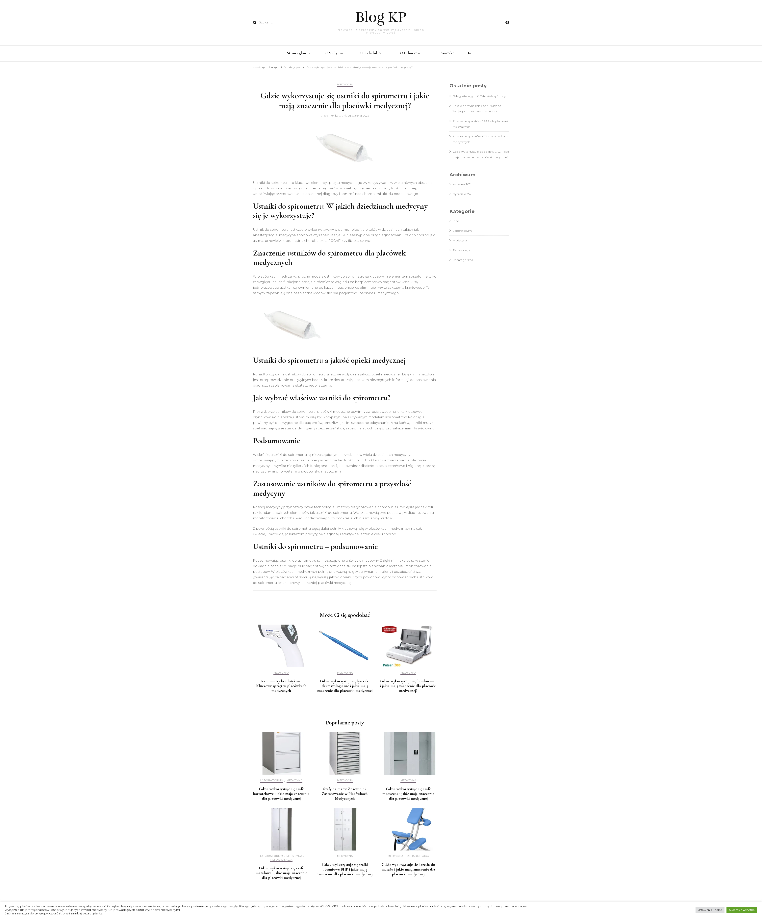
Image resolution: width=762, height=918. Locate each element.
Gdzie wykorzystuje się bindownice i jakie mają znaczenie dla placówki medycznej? (408, 686)
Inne (471, 53)
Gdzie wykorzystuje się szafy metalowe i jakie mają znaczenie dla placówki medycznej (281, 873)
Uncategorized (463, 260)
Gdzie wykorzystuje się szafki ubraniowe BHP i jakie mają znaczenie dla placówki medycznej (345, 869)
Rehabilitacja (281, 859)
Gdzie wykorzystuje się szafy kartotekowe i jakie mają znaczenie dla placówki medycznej (281, 794)
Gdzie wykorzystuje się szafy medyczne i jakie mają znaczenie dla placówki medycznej (408, 794)
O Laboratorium (413, 53)
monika (333, 115)
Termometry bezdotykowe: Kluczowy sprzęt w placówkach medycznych (281, 686)
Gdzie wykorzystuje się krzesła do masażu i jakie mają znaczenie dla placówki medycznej (408, 869)
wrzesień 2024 (462, 184)
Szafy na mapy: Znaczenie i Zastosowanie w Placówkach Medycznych (345, 794)
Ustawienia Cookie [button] (710, 909)
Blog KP (381, 17)
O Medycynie (335, 53)
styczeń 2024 (462, 194)
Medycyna (345, 84)
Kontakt (447, 53)
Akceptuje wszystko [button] (742, 909)
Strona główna (299, 53)
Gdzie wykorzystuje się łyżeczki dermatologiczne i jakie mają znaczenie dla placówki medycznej (345, 686)
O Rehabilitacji (373, 53)
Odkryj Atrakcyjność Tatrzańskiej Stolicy (479, 96)
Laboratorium (271, 780)
